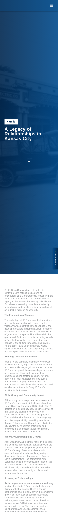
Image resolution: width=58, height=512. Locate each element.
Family (11, 121)
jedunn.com (56, 259)
